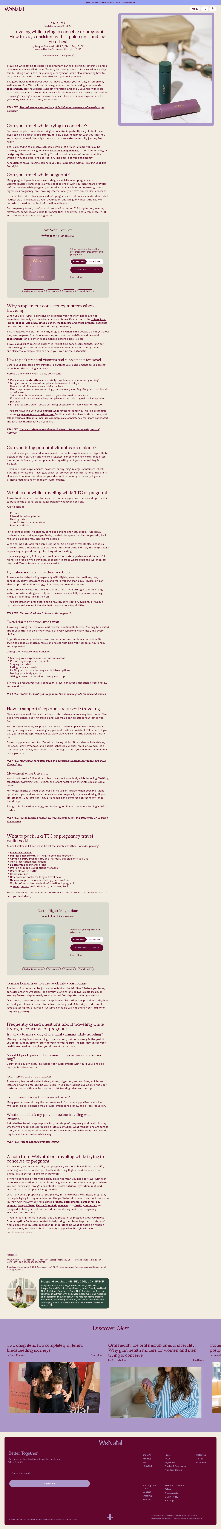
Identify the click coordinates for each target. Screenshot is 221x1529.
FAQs (167, 1458)
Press (167, 1455)
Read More (96, 1355)
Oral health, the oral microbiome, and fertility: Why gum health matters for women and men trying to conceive (152, 1350)
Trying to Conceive (33, 291)
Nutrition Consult (174, 1470)
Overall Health (85, 291)
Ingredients (171, 1462)
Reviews (147, 1458)
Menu (195, 8)
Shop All (147, 1455)
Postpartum (53, 291)
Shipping (147, 1495)
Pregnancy (69, 291)
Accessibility (171, 1493)
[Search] (204, 8)
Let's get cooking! (125, 2)
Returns (147, 1499)
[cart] (212, 8)
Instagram (201, 1455)
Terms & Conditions (175, 1485)
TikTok (199, 1458)
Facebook (201, 1462)
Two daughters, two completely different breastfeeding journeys (45, 1347)
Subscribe (79, 262)
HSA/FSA (147, 1466)
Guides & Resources (175, 1466)
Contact (147, 1492)
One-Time (95, 262)
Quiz (145, 1462)
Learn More (76, 277)
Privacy (169, 1489)
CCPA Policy (171, 1496)
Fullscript (170, 1500)
